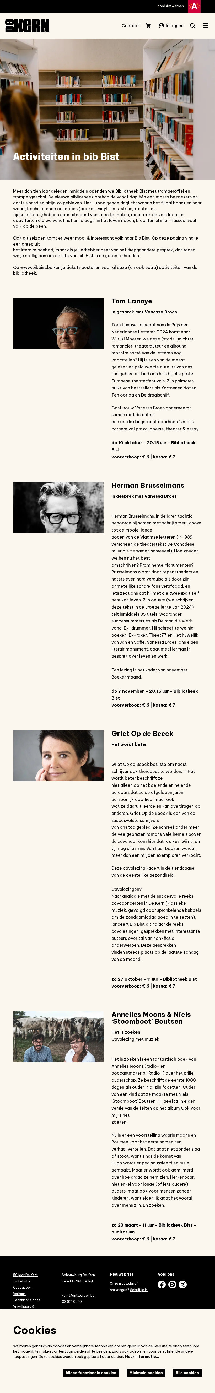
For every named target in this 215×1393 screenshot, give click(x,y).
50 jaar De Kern (25, 1275)
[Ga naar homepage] (27, 25)
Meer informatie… (142, 1356)
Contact (130, 25)
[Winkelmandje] (148, 26)
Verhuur (19, 1294)
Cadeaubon (22, 1287)
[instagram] (172, 1284)
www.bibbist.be (36, 267)
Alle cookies (187, 1372)
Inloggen (175, 25)
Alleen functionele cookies (91, 1372)
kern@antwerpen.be (78, 1295)
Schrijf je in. (139, 1290)
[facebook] (162, 1284)
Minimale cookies (146, 1372)
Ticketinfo (21, 1281)
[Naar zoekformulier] (193, 26)
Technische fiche (27, 1300)
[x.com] (183, 1284)
